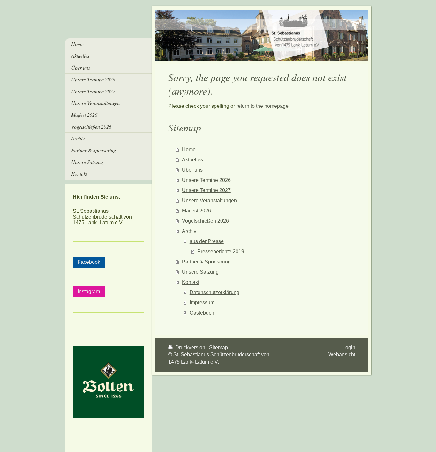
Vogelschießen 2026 (205, 221)
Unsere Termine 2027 (206, 190)
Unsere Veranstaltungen (209, 200)
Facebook (89, 262)
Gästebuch (202, 312)
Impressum (202, 302)
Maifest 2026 (196, 210)
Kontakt (190, 282)
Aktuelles (192, 159)
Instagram (89, 291)
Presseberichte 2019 (220, 251)
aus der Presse (207, 241)
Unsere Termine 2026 (206, 180)
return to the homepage (262, 106)
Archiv (189, 231)
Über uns (192, 170)
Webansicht (341, 354)
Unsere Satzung (200, 272)
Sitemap (218, 347)
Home (189, 149)
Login (348, 347)
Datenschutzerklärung (214, 292)
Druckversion (190, 347)
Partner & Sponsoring (206, 261)
